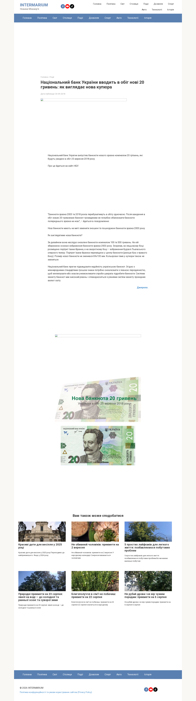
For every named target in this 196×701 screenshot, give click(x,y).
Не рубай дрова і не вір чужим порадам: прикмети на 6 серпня (146, 595)
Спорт (171, 4)
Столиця (134, 4)
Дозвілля (158, 4)
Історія (170, 9)
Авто (144, 9)
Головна (97, 4)
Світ (123, 4)
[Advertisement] (98, 47)
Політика (110, 4)
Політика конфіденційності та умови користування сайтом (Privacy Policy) (56, 692)
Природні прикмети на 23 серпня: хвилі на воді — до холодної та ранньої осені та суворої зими (40, 597)
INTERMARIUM (34, 5)
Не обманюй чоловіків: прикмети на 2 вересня (95, 546)
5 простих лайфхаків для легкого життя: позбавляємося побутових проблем (147, 547)
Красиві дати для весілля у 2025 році (40, 546)
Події (146, 4)
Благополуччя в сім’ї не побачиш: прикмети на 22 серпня (93, 595)
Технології (157, 9)
